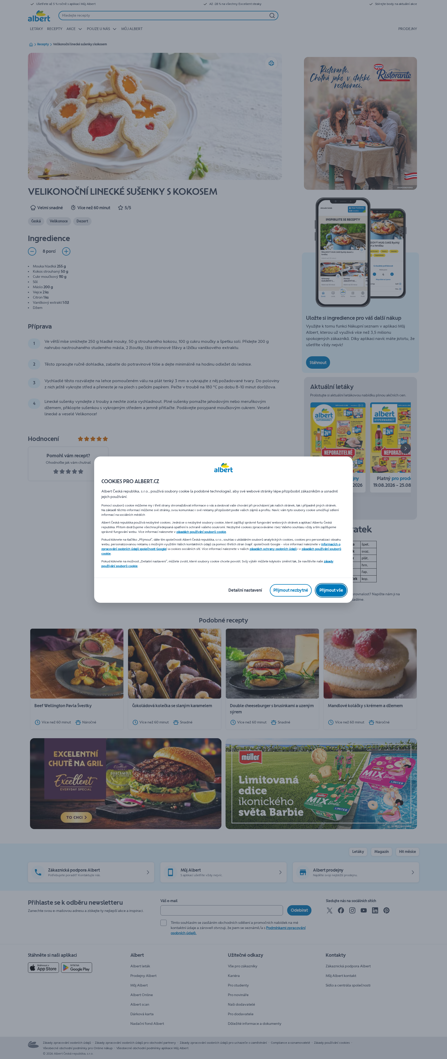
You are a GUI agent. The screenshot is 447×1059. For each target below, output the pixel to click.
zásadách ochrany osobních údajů (273, 549)
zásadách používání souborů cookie (201, 532)
